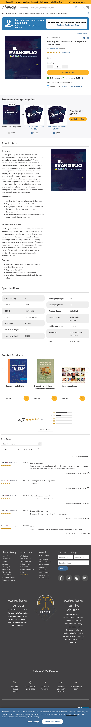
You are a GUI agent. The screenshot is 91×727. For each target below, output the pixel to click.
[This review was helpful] (84, 473)
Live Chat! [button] (24, 574)
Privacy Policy (7, 572)
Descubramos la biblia (15, 386)
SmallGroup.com (45, 578)
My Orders (24, 556)
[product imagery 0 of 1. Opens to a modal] (23, 57)
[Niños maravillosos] (73, 371)
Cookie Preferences (27, 569)
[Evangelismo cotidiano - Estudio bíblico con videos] (45, 371)
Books (20, 13)
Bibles (3, 13)
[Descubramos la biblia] (17, 371)
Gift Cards (24, 566)
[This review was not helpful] (87, 473)
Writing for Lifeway (8, 577)
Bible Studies (12, 13)
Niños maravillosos (69, 386)
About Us (5, 556)
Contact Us (6, 558)
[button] (62, 412)
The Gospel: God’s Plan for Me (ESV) (34, 127)
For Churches (62, 13)
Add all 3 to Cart (78, 119)
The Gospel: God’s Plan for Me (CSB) (56, 127)
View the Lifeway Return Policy (72, 86)
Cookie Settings (33, 721)
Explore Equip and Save (68, 25)
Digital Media (29, 13)
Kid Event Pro (44, 564)
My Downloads (25, 558)
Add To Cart (69, 72)
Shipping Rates (25, 561)
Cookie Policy (71, 714)
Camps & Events (50, 13)
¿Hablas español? (82, 33)
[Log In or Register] (83, 7)
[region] (45, 717)
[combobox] (48, 7)
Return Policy (25, 564)
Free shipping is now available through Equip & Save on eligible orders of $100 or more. (45, 2)
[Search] (75, 7)
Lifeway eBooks (44, 575)
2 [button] (46, 541)
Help (22, 572)
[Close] (87, 711)
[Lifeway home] (9, 7)
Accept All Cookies (52, 721)
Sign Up (63, 568)
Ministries (39, 13)
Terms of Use (6, 575)
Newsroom (5, 564)
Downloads (43, 567)
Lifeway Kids (53, 48)
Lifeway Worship (45, 562)
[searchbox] (19, 443)
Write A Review (45, 430)
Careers (4, 561)
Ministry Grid (43, 559)
